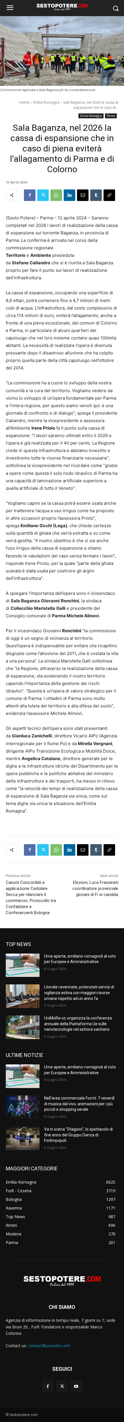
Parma (111, 116)
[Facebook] (29, 195)
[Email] (83, 195)
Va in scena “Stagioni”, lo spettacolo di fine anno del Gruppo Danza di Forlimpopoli (78, 1135)
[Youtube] (76, 1386)
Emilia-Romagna (46, 102)
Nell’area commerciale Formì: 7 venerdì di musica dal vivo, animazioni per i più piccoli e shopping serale (79, 1104)
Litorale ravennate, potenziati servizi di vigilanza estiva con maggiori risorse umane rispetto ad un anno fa (79, 992)
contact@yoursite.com (49, 1345)
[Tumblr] (96, 195)
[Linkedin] (69, 195)
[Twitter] (43, 195)
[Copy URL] (109, 195)
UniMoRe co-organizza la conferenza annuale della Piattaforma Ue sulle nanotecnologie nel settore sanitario (78, 1024)
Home (24, 102)
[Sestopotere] (62, 7)
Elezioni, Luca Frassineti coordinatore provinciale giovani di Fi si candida (95, 888)
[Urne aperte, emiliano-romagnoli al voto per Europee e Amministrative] (23, 965)
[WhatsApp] (56, 195)
